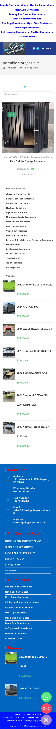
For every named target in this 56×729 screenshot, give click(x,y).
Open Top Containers (27, 27)
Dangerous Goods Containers (20, 198)
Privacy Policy (12, 564)
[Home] (4, 67)
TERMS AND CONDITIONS (19, 546)
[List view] (31, 86)
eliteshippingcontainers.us (29, 522)
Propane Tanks (13, 244)
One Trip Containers (13, 23)
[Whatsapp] (46, 697)
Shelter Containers (42, 31)
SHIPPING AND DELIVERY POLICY (23, 540)
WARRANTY (11, 570)
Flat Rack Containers (42, 5)
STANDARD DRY (28, 36)
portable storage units (28, 67)
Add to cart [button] (28, 174)
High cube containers (26, 9)
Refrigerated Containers (15, 31)
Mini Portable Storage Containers (28, 161)
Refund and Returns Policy (20, 552)
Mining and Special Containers (27, 14)
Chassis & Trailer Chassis (18, 194)
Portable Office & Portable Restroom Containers (28, 157)
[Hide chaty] (46, 720)
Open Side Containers (39, 23)
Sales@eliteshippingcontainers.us (32, 512)
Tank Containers (14, 262)
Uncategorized (13, 267)
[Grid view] (24, 86)
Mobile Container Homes (27, 18)
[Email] (46, 708)
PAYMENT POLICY (14, 558)
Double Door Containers (14, 5)
